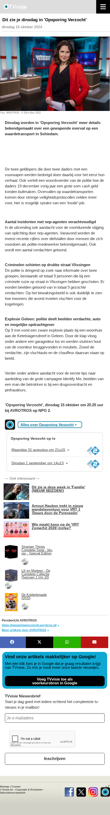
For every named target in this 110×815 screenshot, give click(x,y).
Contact (16, 786)
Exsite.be (8, 789)
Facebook (69, 791)
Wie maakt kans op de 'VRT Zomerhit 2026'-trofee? (55, 526)
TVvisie (105, 791)
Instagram (93, 791)
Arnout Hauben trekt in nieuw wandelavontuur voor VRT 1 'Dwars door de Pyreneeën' (57, 509)
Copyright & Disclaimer (29, 789)
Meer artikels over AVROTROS (24, 630)
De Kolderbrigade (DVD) (34, 596)
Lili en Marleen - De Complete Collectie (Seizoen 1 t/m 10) (35, 574)
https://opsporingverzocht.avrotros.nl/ (29, 625)
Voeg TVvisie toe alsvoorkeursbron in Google (54, 681)
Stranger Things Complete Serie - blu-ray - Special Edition (37, 550)
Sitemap (4, 786)
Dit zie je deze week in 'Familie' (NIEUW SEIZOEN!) (58, 488)
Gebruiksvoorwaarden (13, 792)
